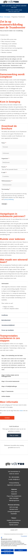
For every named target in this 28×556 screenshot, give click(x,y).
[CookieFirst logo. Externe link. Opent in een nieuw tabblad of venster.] (1, 537)
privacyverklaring (8, 199)
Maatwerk (14, 494)
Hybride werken (13, 524)
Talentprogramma (14, 500)
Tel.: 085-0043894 (14, 477)
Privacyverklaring (14, 483)
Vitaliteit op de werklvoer (14, 520)
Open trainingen (14, 498)
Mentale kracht (13, 509)
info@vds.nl (16, 479)
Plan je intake (14, 435)
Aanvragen (4, 203)
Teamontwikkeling (13, 522)
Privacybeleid (24, 536)
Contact (7, 418)
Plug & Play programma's (14, 496)
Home (1, 17)
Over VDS (14, 491)
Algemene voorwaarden (14, 485)
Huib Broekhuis (14, 426)
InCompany (7, 17)
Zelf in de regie (13, 507)
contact (21, 410)
